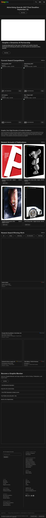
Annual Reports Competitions (8, 502)
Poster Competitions (29, 459)
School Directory (6, 496)
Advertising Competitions (30, 461)
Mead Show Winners (6, 505)
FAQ (26, 483)
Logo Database (28, 467)
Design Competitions (29, 460)
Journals (4, 483)
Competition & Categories (30, 453)
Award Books (5, 482)
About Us (27, 480)
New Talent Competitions (7, 495)
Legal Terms (3, 512)
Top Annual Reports (6, 503)
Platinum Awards (29, 473)
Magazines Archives (6, 484)
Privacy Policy (10, 512)
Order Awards (28, 454)
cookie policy (14, 516)
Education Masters (6, 498)
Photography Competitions (30, 463)
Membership (28, 482)
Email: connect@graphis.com (31, 490)
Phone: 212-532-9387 (29, 489)
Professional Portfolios (7, 490)
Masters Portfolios (6, 489)
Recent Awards (28, 471)
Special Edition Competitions (31, 464)
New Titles (5, 480)
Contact (27, 484)
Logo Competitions (29, 465)
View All (43, 60)
